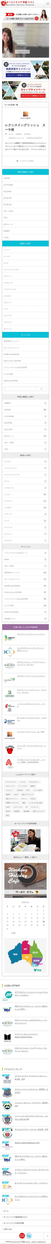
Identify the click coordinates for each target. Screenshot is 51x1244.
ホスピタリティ (34, 782)
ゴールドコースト (10, 289)
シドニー (7, 250)
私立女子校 (7, 198)
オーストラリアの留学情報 (14, 1223)
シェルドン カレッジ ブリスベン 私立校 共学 (32, 1104)
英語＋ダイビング (27, 794)
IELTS (16, 794)
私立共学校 (7, 191)
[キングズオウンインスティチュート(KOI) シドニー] (9, 652)
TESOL (33, 799)
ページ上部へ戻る (47, 1235)
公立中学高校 (8, 185)
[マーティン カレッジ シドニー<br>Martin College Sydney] (7, 1038)
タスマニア (7, 322)
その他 (6, 237)
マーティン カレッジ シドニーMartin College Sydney (26, 1035)
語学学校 (27, 134)
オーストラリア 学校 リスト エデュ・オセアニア (28, 1241)
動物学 (33, 786)
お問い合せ (8, 1229)
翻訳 (24, 803)
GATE (8, 807)
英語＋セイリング (38, 811)
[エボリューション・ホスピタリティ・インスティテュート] (7, 1024)
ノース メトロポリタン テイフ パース (31, 705)
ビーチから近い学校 (35, 803)
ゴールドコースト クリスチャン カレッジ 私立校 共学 (31, 1077)
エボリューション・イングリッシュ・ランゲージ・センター (31, 663)
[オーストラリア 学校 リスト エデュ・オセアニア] (17, 6)
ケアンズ (7, 256)
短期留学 (19, 134)
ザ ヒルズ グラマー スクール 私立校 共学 (31, 1129)
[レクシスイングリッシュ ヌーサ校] (25, 115)
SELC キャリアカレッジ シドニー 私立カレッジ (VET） (31, 1007)
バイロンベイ (8, 283)
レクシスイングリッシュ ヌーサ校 (25, 127)
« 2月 (13, 933)
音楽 (7, 815)
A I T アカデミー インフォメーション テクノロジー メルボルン (31, 993)
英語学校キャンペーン (16, 138)
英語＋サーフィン (11, 799)
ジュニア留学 (37, 790)
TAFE (6, 218)
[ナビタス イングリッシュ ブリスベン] (9, 680)
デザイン (24, 799)
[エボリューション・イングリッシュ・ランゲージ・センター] (9, 666)
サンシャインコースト (11, 269)
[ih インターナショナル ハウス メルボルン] (9, 722)
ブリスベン (7, 276)
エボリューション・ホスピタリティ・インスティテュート (31, 1021)
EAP (27, 790)
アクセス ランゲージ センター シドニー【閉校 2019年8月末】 (31, 761)
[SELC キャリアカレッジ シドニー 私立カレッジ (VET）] (7, 1010)
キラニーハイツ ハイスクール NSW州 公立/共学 (31, 1091)
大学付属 (20, 790)
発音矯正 (17, 811)
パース (6, 309)
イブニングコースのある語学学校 (15, 367)
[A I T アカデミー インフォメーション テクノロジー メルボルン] (7, 996)
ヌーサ (11, 134)
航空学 (8, 811)
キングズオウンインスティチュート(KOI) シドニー (31, 29)
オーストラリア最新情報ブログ (15, 1217)
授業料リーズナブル (12, 803)
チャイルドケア (11, 782)
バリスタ (22, 782)
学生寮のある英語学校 (34, 138)
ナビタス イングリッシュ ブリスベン (31, 676)
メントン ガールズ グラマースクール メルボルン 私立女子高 (31, 1117)
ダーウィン (7, 329)
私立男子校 (7, 204)
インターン (9, 790)
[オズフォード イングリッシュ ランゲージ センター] (9, 694)
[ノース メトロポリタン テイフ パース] (9, 708)
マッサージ (34, 807)
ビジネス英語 (8, 374)
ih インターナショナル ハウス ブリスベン (31, 1183)
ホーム (6, 1211)
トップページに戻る (27, 161)
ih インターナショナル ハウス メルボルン (31, 719)
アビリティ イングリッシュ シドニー (31, 634)
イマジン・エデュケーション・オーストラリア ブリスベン (32, 1171)
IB (26, 807)
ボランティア (10, 786)
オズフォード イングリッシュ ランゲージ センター (31, 691)
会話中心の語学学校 (11, 381)
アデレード (7, 302)
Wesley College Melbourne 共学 (27, 1143)
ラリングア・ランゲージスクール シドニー (31, 747)
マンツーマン (18, 807)
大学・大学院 (8, 211)
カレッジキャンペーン (11, 348)
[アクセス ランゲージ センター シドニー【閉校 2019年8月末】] (9, 763)
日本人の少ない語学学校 (12, 361)
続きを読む (22, 52)
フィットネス (22, 786)
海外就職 (26, 811)
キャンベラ (7, 315)
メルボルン (7, 296)
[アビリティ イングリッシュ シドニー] (9, 638)
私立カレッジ (8, 224)
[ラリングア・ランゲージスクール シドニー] (9, 749)
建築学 (8, 794)
